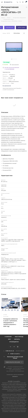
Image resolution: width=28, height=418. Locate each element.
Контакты (17, 339)
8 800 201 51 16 (10, 350)
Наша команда (19, 336)
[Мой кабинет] (22, 2)
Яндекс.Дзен (17, 346)
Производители (14, 341)
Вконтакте (10, 346)
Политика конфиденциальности (15, 366)
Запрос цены (21, 27)
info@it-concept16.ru (15, 353)
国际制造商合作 (15, 376)
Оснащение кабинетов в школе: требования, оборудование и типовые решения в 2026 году (10, 322)
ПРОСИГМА (17, 33)
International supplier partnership (15, 374)
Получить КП (9, 27)
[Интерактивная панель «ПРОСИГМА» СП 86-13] (14, 47)
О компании (8, 336)
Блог (9, 339)
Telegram (14, 346)
